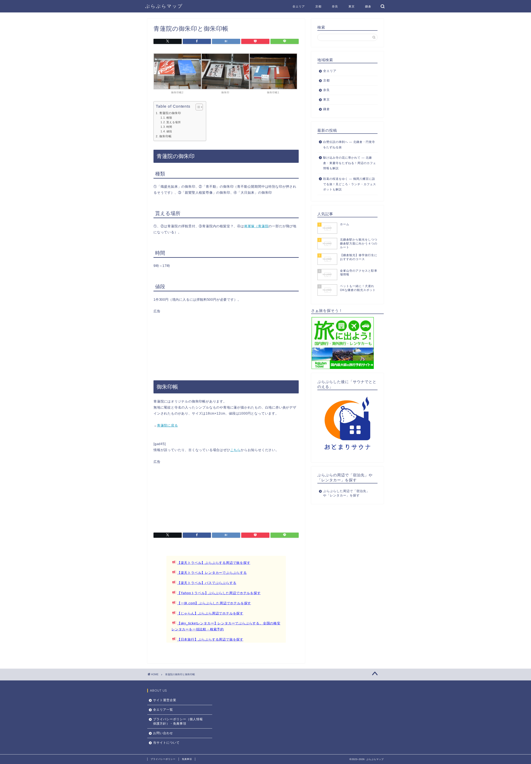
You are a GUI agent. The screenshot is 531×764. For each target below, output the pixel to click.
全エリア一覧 (163, 709)
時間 (169, 126)
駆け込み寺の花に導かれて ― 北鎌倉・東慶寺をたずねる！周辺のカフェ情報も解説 (349, 163)
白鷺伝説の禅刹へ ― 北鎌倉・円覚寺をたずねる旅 (349, 144)
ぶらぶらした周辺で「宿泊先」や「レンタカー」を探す (346, 493)
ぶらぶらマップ (164, 6)
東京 (351, 6)
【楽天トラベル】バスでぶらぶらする (206, 583)
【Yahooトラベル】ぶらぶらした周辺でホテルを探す (219, 593)
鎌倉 (368, 6)
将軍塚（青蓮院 (256, 226)
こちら (235, 450)
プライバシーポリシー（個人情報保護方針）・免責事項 (178, 721)
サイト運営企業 (164, 700)
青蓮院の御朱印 (170, 113)
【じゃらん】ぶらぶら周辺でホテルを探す (210, 613)
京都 (318, 6)
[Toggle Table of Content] (197, 107)
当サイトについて (166, 742)
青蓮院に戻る (167, 425)
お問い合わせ (163, 733)
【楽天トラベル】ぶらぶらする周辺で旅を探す (213, 562)
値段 (169, 131)
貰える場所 (173, 122)
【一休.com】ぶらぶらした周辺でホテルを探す (214, 603)
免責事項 (187, 759)
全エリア (298, 6)
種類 (169, 117)
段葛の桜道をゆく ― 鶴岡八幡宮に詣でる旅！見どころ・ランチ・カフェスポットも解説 (349, 184)
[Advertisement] (226, 343)
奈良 (335, 6)
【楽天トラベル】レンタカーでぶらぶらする (212, 572)
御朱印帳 (165, 136)
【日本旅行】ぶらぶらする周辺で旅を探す (210, 639)
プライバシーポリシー (163, 759)
